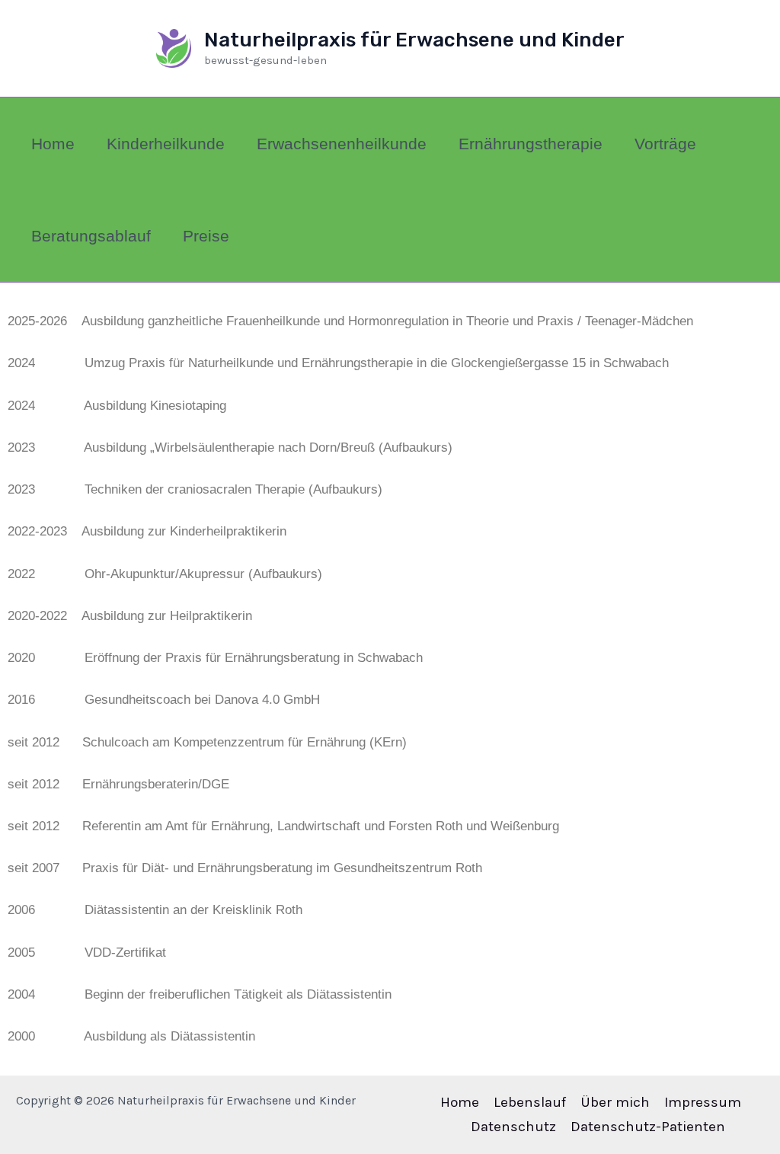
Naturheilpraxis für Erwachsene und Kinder (414, 40)
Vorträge (665, 143)
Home (53, 143)
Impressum (702, 1102)
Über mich (615, 1102)
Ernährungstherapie (531, 143)
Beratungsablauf (91, 236)
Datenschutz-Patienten (648, 1126)
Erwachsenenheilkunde (342, 143)
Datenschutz (513, 1126)
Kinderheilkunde (166, 143)
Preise (206, 236)
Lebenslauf (530, 1102)
